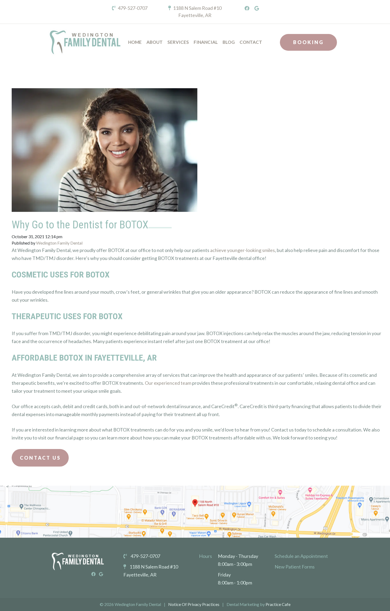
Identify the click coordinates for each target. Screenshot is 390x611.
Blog (229, 42)
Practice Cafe (278, 604)
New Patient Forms (295, 567)
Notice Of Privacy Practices (193, 604)
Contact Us (40, 458)
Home (135, 42)
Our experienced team (168, 383)
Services (178, 42)
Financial (206, 42)
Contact (251, 42)
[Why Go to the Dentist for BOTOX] (104, 145)
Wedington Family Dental (59, 242)
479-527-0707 (132, 8)
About (154, 42)
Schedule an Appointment (301, 556)
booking (308, 42)
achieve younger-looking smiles (242, 250)
